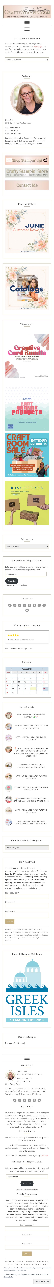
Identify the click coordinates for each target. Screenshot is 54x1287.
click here (44, 1156)
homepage (38, 47)
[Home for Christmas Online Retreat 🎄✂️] (8, 715)
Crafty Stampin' (27, 16)
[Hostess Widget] (27, 231)
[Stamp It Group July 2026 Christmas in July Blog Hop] (8, 765)
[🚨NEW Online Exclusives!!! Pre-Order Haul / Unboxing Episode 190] (8, 799)
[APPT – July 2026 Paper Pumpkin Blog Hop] (8, 737)
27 (33, 689)
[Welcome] (27, 98)
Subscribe (12, 581)
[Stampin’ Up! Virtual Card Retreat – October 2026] (8, 726)
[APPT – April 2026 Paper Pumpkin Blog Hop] (8, 810)
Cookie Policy (9, 1277)
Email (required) (12, 893)
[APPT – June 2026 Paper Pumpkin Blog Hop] (8, 776)
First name (10, 902)
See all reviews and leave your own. (19, 649)
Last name (10, 911)
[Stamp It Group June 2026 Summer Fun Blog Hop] (8, 788)
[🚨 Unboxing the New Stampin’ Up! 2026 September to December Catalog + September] (8, 749)
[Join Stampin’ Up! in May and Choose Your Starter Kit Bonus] (8, 822)
